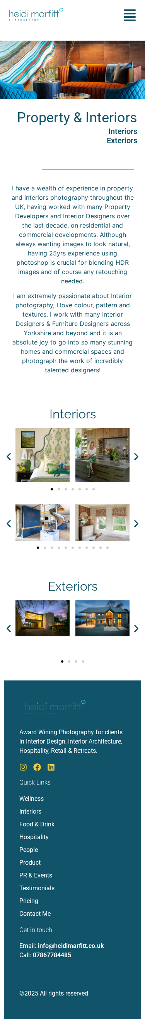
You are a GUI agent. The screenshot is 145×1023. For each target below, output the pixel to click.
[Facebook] (37, 767)
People (28, 849)
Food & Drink (37, 824)
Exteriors (122, 140)
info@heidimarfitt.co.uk (71, 945)
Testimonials (37, 888)
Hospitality (34, 837)
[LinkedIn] (51, 767)
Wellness (31, 798)
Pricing (28, 901)
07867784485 (52, 955)
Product (30, 862)
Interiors (122, 131)
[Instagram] (23, 767)
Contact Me (35, 913)
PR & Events (35, 875)
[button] (130, 16)
